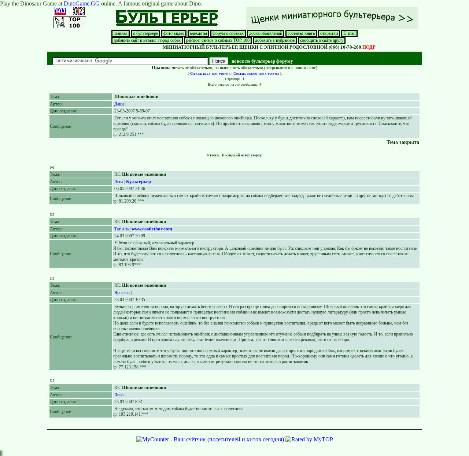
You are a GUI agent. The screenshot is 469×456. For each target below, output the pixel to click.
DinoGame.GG (82, 3)
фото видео (173, 33)
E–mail (349, 33)
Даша (119, 104)
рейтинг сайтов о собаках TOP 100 (218, 40)
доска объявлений (265, 33)
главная (121, 33)
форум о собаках (228, 33)
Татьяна (121, 228)
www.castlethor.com (152, 228)
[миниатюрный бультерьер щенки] (332, 27)
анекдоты (198, 33)
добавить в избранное (275, 40)
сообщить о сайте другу (321, 40)
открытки (329, 33)
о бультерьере (145, 33)
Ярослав (122, 292)
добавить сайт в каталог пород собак (147, 40)
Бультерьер (138, 181)
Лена (118, 181)
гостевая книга (301, 33)
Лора (118, 394)
